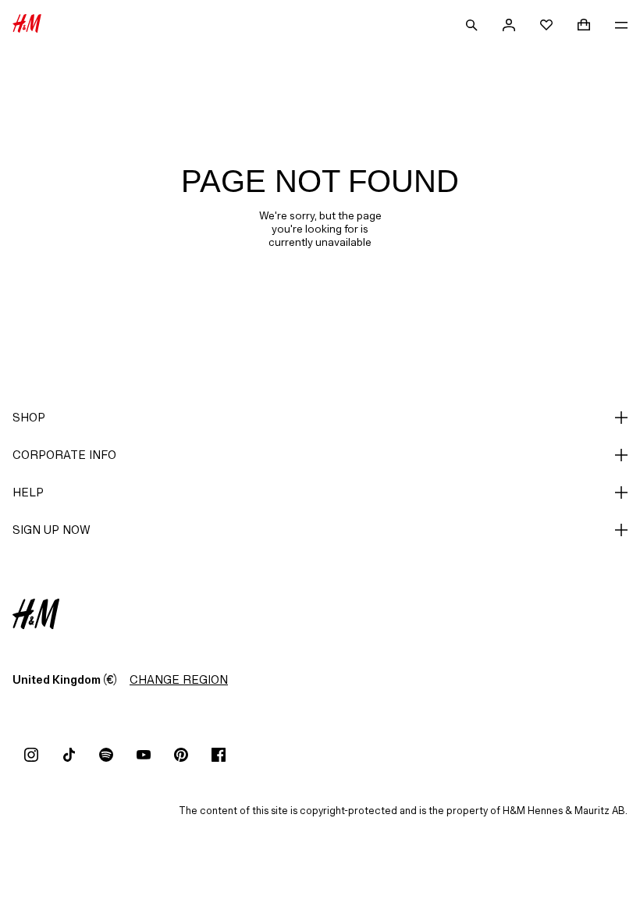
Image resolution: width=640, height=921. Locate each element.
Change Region (179, 679)
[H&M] (26, 25)
